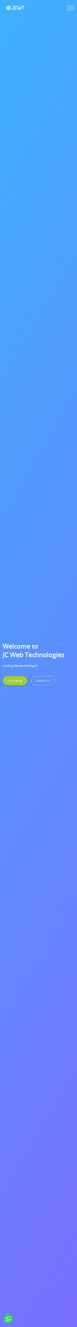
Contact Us (43, 680)
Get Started (15, 680)
